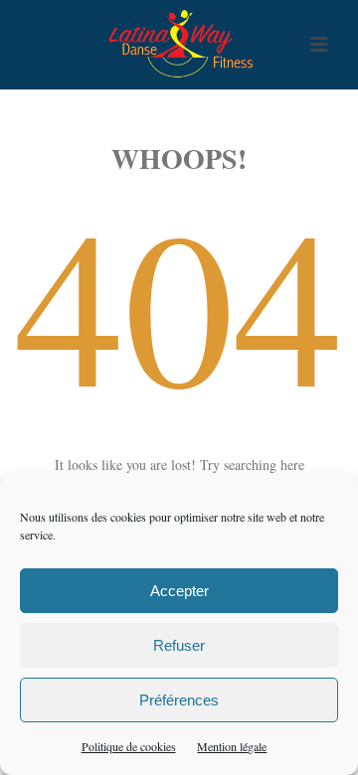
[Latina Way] (179, 44)
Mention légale (232, 746)
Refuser (179, 645)
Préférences (179, 700)
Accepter (179, 590)
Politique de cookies (129, 746)
